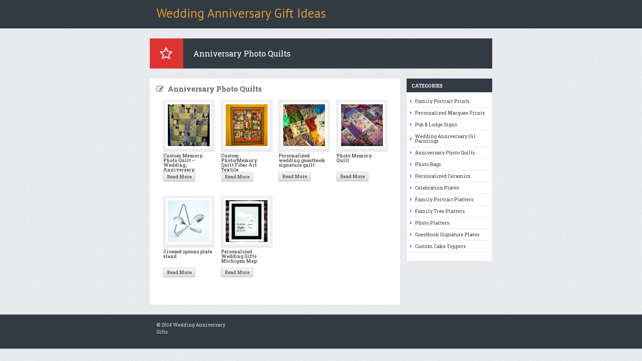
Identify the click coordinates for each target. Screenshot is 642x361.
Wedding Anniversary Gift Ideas (241, 13)
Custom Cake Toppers (440, 246)
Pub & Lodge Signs (436, 124)
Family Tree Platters (440, 211)
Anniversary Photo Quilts (445, 152)
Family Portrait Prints (442, 101)
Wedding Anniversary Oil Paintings (445, 138)
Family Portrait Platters (444, 199)
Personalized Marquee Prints (450, 113)
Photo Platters (432, 223)
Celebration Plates (437, 188)
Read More (179, 176)
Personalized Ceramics (442, 176)
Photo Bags (428, 164)
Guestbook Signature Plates (447, 234)
